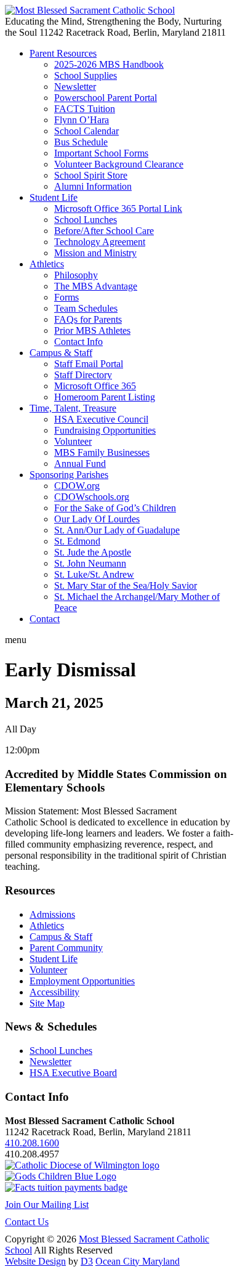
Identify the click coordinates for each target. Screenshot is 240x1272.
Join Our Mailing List (47, 1204)
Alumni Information (93, 186)
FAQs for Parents (88, 319)
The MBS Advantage (95, 286)
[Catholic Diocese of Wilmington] (82, 1165)
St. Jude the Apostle (92, 552)
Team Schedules (86, 308)
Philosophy (76, 275)
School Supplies (85, 75)
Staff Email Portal (88, 364)
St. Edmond (77, 541)
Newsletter (75, 86)
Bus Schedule (81, 142)
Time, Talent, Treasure (73, 408)
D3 (87, 1261)
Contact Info (78, 341)
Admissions (52, 914)
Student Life (54, 197)
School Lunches (85, 219)
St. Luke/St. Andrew (94, 574)
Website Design (35, 1261)
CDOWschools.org (91, 497)
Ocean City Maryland (137, 1261)
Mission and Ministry (95, 253)
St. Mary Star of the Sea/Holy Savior (125, 585)
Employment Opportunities (82, 981)
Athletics (47, 264)
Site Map (47, 1003)
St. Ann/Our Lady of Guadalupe (117, 530)
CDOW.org (77, 485)
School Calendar (86, 131)
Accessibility (54, 992)
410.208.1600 (32, 1143)
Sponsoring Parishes (69, 474)
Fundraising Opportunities (105, 430)
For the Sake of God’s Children (115, 508)
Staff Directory (83, 375)
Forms (66, 297)
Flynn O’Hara (81, 120)
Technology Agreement (99, 242)
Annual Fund (80, 463)
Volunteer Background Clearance (118, 164)
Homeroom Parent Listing (104, 397)
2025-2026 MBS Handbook (109, 64)
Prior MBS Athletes (92, 330)
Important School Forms (101, 153)
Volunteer (73, 441)
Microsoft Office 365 (95, 386)
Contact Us (27, 1222)
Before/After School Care (104, 230)
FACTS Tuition (84, 108)
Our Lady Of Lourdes (97, 519)
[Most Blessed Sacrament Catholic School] (90, 10)
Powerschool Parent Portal (105, 97)
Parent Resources (63, 53)
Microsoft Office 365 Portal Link (118, 208)
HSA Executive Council (101, 419)
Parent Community (66, 947)
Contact (45, 619)
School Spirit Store (90, 175)
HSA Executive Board (73, 1072)
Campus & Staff (61, 352)
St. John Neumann (90, 563)
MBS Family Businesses (102, 452)
